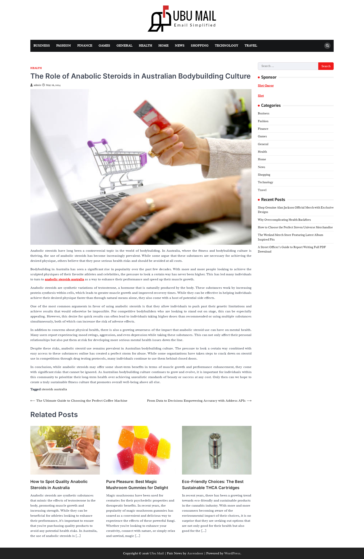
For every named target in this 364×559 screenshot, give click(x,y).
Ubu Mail (157, 553)
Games (104, 46)
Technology (226, 46)
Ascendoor (195, 553)
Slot (261, 96)
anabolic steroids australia (64, 279)
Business (41, 46)
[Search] (327, 46)
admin (37, 85)
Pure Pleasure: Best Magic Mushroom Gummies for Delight (137, 484)
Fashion (63, 46)
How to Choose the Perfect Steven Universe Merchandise (295, 227)
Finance (84, 46)
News (180, 46)
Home (163, 46)
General (124, 46)
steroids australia (54, 389)
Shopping (200, 46)
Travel (251, 46)
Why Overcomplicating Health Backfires (284, 219)
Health (145, 46)
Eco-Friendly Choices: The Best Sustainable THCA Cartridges (213, 484)
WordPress (232, 553)
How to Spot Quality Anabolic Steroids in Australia (59, 484)
